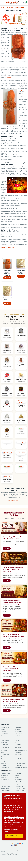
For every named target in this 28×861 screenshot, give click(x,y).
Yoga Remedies (5, 779)
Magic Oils (17, 736)
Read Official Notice (14, 836)
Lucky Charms (9, 7)
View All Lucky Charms (13, 500)
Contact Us (4, 750)
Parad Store (4, 736)
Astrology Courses (19, 756)
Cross (21, 469)
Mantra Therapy (5, 788)
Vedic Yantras (4, 729)
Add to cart (7, 277)
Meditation (4, 784)
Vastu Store (4, 742)
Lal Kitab (17, 775)
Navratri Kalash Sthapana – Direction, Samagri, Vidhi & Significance (11, 668)
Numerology (4, 781)
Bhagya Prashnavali (20, 763)
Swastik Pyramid (21, 444)
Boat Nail (7, 469)
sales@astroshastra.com (7, 247)
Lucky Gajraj (7, 335)
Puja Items (17, 740)
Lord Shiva (9, 77)
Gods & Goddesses (19, 781)
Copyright (3, 765)
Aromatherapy (18, 773)
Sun (21, 69)
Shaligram (17, 729)
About (2, 752)
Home (2, 7)
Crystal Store (4, 744)
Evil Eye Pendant (7, 350)
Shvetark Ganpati (21, 350)
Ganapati (21, 90)
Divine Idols (4, 738)
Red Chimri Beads (7, 379)
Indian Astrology (19, 786)
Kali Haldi (7, 364)
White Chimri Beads (21, 379)
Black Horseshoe (7, 406)
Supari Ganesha (21, 393)
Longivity (17, 777)
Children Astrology (19, 779)
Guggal (7, 434)
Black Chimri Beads (7, 393)
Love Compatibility (5, 790)
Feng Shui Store (5, 740)
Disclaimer (3, 763)
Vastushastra (4, 775)
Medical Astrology (19, 790)
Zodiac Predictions (19, 758)
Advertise (3, 756)
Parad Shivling (7, 479)
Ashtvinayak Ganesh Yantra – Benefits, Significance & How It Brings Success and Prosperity (12, 602)
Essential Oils (18, 733)
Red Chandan (7, 444)
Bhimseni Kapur (7, 420)
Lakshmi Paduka (7, 455)
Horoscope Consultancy (21, 750)
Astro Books (18, 738)
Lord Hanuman (12, 82)
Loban (21, 431)
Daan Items (18, 744)
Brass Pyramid (21, 420)
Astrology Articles (5, 773)
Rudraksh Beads (5, 727)
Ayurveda (3, 777)
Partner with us (5, 767)
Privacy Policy (4, 761)
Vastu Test (17, 761)
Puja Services (18, 752)
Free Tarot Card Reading (21, 767)
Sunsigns (17, 784)
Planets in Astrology (20, 788)
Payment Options (5, 758)
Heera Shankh (18, 731)
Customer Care (5, 754)
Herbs (16, 742)
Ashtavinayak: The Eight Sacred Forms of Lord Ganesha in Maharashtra (13, 569)
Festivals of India (5, 786)
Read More (6, 548)
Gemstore (3, 731)
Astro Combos (18, 727)
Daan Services (18, 754)
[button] (25, 2)
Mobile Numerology (19, 765)
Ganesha (18, 34)
